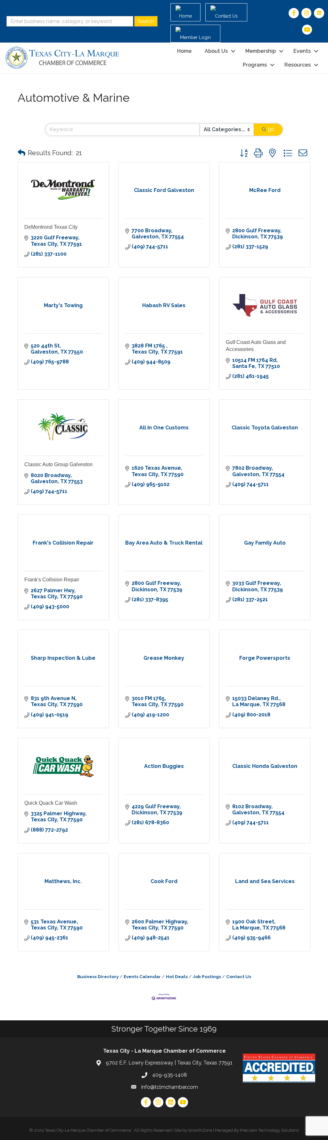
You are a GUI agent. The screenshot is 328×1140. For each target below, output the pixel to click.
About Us (216, 51)
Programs (255, 65)
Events (302, 51)
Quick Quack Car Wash (50, 803)
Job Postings (207, 976)
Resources (297, 65)
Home (184, 51)
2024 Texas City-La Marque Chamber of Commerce (82, 1130)
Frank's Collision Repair (51, 579)
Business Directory (98, 976)
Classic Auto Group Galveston (58, 464)
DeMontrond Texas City (51, 227)
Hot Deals (177, 976)
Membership (260, 51)
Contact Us (238, 976)
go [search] (271, 129)
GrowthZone (200, 1130)
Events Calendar (142, 976)
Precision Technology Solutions (269, 1130)
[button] (21, 153)
